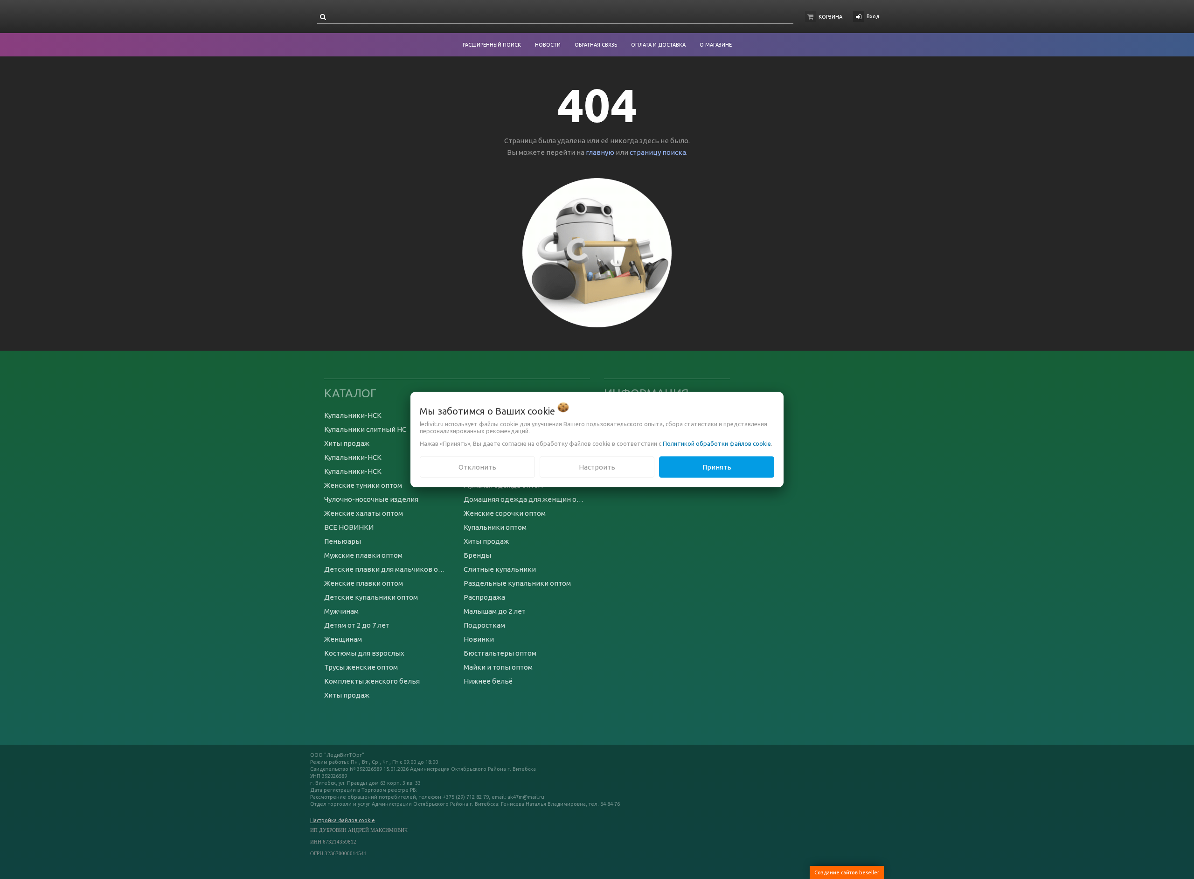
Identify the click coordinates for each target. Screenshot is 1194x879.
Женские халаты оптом (363, 513)
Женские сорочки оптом (505, 513)
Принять (716, 467)
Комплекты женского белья (372, 681)
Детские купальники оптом (371, 597)
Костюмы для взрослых (364, 653)
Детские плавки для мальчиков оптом (387, 569)
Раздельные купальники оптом (517, 583)
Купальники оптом (495, 527)
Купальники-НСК (353, 415)
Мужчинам (341, 611)
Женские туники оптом (363, 485)
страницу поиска (658, 152)
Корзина (830, 17)
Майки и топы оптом (498, 667)
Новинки (479, 639)
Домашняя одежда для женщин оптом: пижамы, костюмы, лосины (527, 499)
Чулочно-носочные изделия (371, 499)
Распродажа (484, 597)
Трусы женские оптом (361, 667)
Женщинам (343, 639)
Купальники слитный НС (365, 429)
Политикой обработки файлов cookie (717, 443)
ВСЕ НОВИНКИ (349, 527)
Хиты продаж (346, 443)
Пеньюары (342, 541)
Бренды (477, 555)
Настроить (597, 467)
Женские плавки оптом (363, 583)
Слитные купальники (500, 569)
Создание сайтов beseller (846, 872)
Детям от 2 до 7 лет (356, 625)
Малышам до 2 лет (495, 611)
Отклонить (477, 467)
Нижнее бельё (488, 681)
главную (600, 152)
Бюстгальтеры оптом (500, 653)
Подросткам (484, 625)
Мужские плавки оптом (363, 555)
